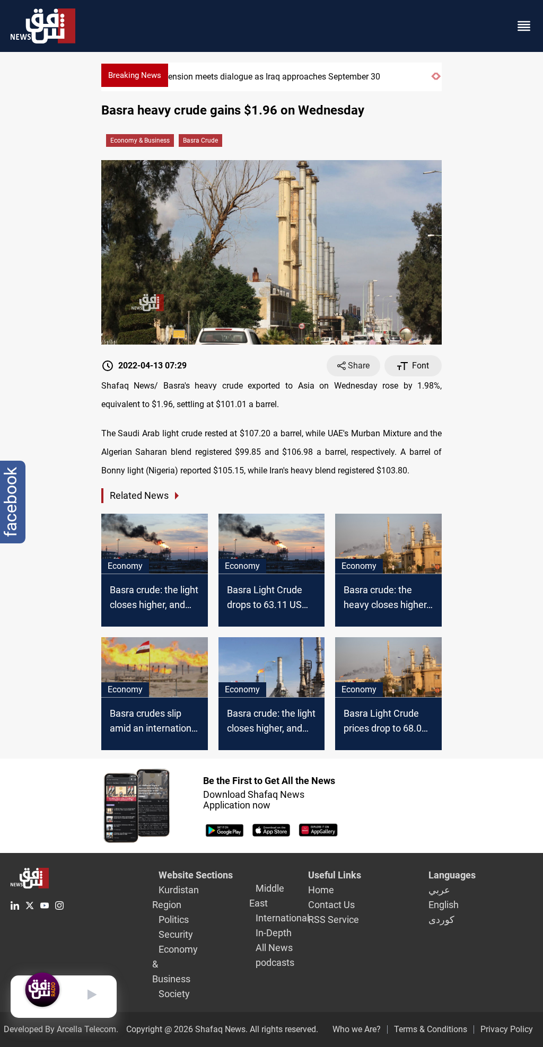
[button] (433, 81)
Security (176, 934)
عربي (439, 889)
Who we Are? (356, 1029)
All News (274, 947)
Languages (452, 875)
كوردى (441, 919)
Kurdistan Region (175, 897)
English (443, 904)
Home (321, 889)
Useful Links (334, 875)
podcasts (275, 962)
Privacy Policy (506, 1029)
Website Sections (196, 875)
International (282, 917)
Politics (174, 919)
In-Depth (274, 932)
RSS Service (333, 919)
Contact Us (331, 904)
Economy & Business (140, 140)
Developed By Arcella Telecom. (61, 1029)
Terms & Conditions (430, 1029)
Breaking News (134, 75)
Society (174, 993)
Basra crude (200, 140)
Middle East (266, 896)
